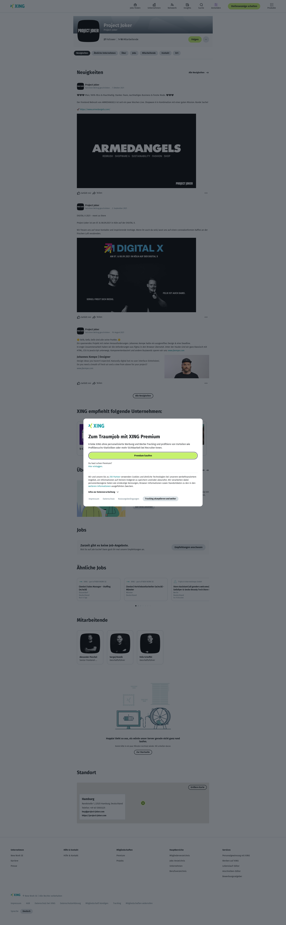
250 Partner (114, 477)
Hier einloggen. (95, 466)
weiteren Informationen (99, 486)
